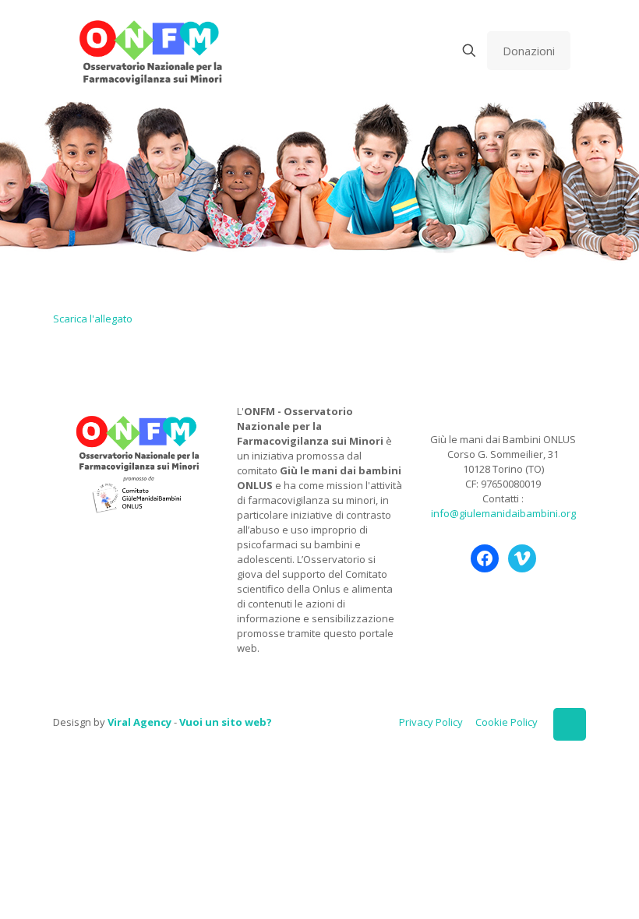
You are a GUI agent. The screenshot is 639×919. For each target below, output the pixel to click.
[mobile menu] (414, 50)
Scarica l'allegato (92, 319)
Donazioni (529, 50)
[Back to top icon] (569, 724)
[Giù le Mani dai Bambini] (150, 50)
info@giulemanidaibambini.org (503, 513)
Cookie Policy (506, 722)
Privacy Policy (431, 722)
